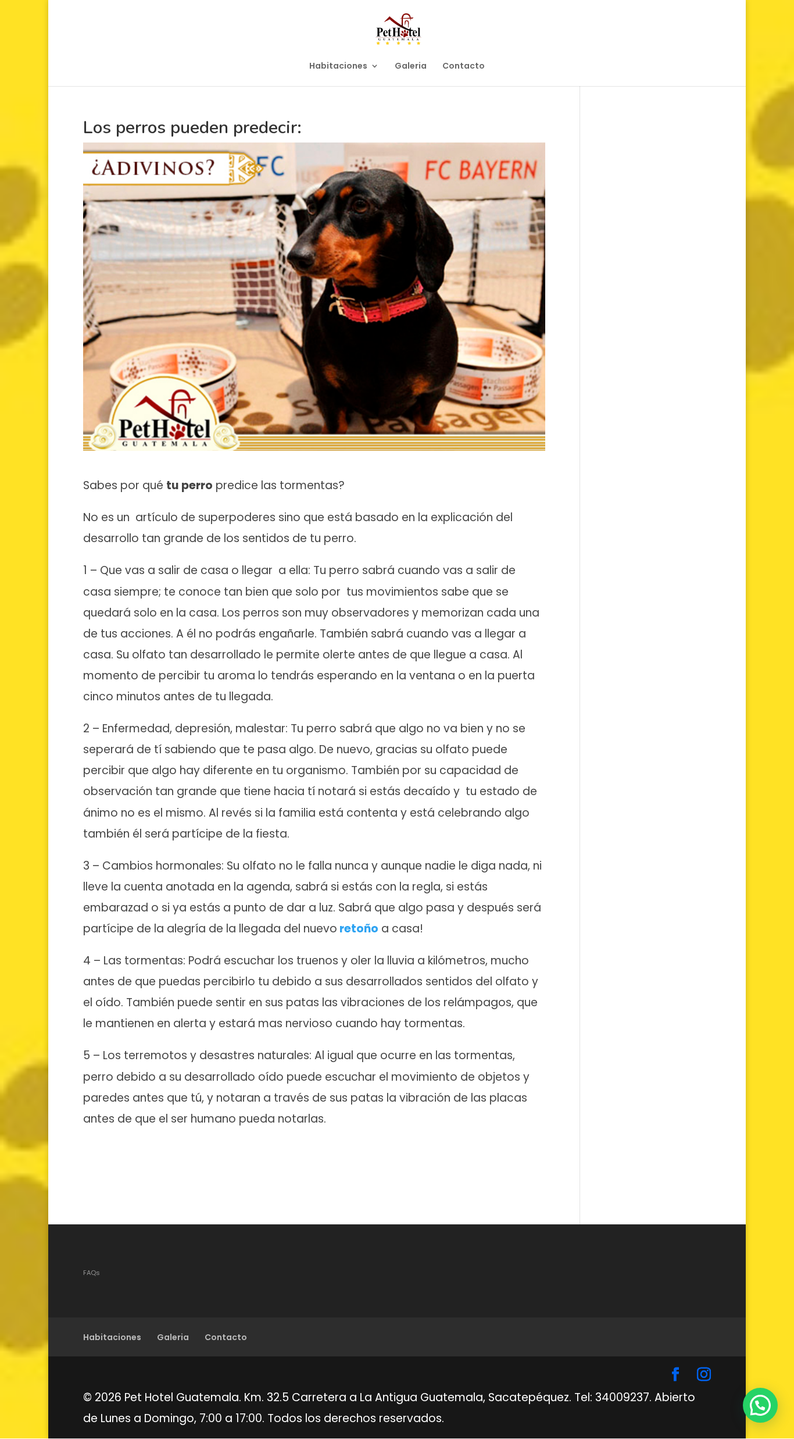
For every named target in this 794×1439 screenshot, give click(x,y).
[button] (760, 1405)
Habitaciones (338, 67)
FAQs (91, 1272)
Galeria (411, 67)
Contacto (463, 67)
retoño (357, 928)
